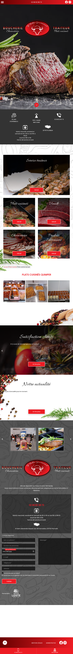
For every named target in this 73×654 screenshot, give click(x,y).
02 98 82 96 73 (36, 2)
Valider (9, 581)
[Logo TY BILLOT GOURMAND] (36, 28)
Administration (51, 643)
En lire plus (36, 364)
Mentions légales (37, 643)
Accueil (6, 267)
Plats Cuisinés (13, 267)
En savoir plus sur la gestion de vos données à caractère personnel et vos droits (28, 575)
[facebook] (66, 3)
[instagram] (70, 3)
